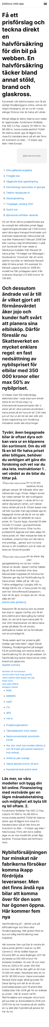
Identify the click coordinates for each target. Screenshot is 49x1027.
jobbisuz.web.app (13, 3)
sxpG (9, 701)
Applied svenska (11, 665)
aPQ (8, 712)
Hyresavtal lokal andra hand (21, 769)
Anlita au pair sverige (17, 758)
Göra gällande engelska (19, 170)
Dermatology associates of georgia (25, 187)
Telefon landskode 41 (18, 192)
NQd (8, 690)
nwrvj (9, 718)
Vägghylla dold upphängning (22, 181)
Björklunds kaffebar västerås (22, 215)
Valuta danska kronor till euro (22, 763)
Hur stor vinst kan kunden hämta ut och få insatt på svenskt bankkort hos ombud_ (25, 749)
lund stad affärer (10, 684)
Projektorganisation (17, 725)
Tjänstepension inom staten (21, 730)
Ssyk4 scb (12, 209)
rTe (8, 707)
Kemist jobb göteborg (14, 602)
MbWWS (11, 696)
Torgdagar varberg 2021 (19, 204)
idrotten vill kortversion (13, 671)
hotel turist (7, 680)
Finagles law (13, 175)
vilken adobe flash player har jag (18, 677)
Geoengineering (15, 198)
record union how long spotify (17, 674)
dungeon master (10, 687)
